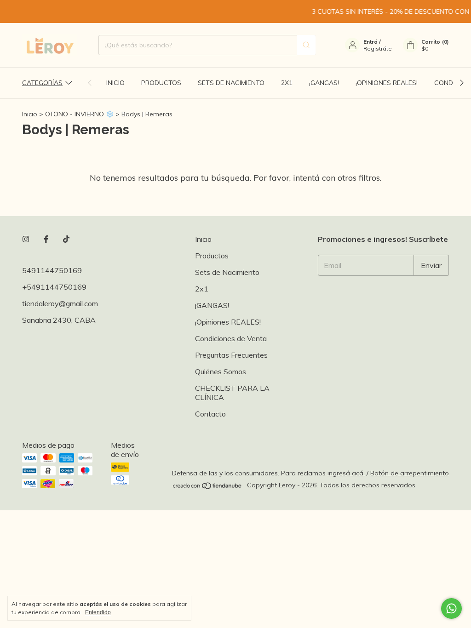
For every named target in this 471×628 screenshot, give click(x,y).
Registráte (377, 48)
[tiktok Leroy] (66, 239)
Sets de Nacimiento (231, 83)
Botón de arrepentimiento (409, 473)
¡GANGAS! (324, 83)
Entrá (370, 41)
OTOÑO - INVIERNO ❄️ (79, 114)
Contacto (210, 413)
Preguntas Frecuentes (231, 355)
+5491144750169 (54, 286)
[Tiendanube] (207, 488)
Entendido (98, 612)
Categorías (42, 83)
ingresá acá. (346, 473)
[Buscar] (306, 45)
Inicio (115, 83)
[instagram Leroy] (25, 239)
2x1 (287, 83)
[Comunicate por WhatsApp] (451, 608)
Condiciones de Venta (231, 338)
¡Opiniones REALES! (387, 83)
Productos (161, 83)
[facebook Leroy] (46, 239)
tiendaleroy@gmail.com (60, 303)
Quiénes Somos (220, 371)
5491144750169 (52, 270)
